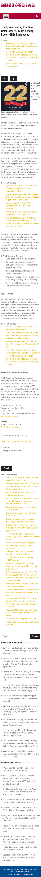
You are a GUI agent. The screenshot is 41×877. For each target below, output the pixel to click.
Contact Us (19, 871)
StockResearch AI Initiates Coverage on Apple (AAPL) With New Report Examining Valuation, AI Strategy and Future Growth (22, 335)
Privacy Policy (28, 869)
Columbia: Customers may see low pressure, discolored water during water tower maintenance (21, 545)
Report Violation (27, 442)
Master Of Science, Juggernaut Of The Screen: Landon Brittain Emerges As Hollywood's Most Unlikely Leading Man (22, 486)
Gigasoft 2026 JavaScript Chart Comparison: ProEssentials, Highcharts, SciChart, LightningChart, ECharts (22, 188)
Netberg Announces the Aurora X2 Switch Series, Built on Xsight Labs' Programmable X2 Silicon (22, 344)
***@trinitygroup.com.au (10, 427)
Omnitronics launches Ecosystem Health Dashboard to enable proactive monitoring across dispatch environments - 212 (21, 650)
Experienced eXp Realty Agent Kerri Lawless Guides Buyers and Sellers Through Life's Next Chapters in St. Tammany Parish (22, 197)
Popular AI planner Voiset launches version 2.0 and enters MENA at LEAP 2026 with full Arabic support (21, 828)
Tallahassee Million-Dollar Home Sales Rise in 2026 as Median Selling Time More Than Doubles (21, 613)
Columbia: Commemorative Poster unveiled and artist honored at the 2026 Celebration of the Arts (22, 592)
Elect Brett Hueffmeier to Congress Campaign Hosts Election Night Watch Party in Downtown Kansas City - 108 (20, 698)
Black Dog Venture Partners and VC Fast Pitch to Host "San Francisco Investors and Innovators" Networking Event (22, 501)
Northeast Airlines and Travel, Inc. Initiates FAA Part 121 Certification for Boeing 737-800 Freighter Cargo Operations (19, 733)
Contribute (27, 871)
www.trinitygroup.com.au (9, 416)
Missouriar (18, 5)
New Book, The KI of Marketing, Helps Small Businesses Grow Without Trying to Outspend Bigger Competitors (22, 46)
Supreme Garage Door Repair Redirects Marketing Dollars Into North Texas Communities (20, 206)
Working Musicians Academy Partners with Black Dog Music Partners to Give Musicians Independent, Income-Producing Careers (21, 722)
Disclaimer (16, 442)
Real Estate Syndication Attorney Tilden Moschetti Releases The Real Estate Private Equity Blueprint (22, 566)
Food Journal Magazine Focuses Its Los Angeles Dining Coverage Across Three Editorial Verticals (23, 536)
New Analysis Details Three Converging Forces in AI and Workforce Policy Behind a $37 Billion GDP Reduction (21, 818)
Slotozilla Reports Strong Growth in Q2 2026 (21, 619)
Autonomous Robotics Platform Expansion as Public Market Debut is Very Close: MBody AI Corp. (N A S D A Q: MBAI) (21, 754)
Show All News (6, 442)
